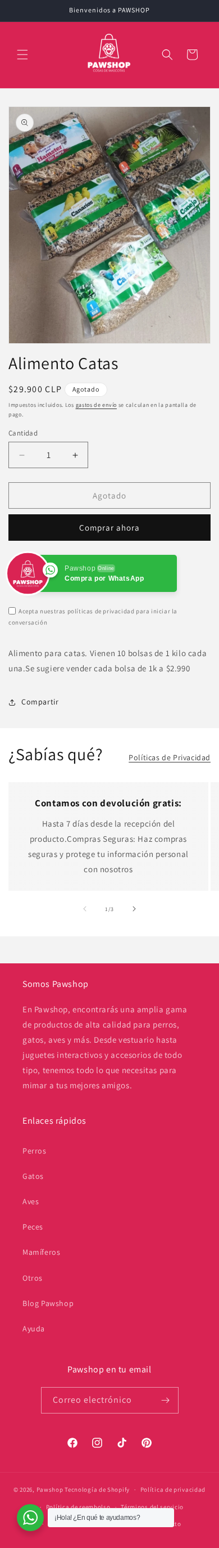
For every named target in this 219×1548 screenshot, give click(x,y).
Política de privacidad (173, 1489)
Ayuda (33, 1328)
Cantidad (23, 433)
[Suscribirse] (165, 1400)
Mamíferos (41, 1252)
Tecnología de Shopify (97, 1489)
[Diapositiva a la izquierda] (84, 908)
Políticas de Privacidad (170, 757)
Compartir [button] (39, 702)
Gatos (33, 1176)
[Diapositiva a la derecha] (134, 908)
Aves (30, 1201)
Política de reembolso (78, 1507)
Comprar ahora (109, 527)
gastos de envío (96, 405)
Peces (32, 1227)
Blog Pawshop (48, 1303)
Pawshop (49, 1489)
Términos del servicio (152, 1507)
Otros (32, 1278)
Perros (34, 1151)
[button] (22, 54)
